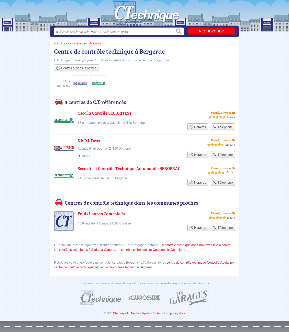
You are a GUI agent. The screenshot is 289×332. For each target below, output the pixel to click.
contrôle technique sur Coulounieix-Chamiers (152, 249)
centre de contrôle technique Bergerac (126, 267)
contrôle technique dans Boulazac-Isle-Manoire (197, 245)
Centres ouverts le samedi (78, 68)
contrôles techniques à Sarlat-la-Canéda (87, 249)
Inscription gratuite (174, 313)
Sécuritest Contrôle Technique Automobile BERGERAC (129, 168)
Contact (157, 313)
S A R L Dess (89, 141)
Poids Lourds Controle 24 (101, 214)
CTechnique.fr (121, 313)
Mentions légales (140, 313)
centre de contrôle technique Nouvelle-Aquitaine (200, 262)
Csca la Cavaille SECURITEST (105, 113)
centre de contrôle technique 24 (76, 267)
